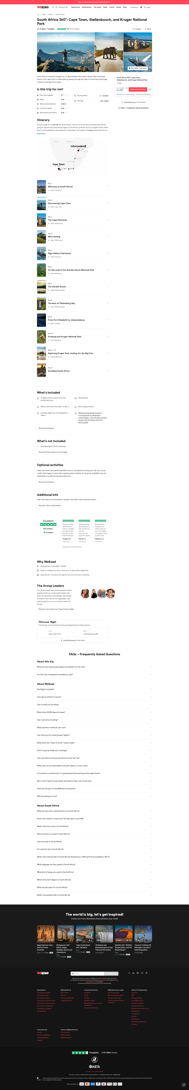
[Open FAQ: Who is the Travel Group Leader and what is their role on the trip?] (150, 781)
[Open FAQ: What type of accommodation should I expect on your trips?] (150, 765)
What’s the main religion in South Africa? (54, 880)
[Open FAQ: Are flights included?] (150, 689)
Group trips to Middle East (45, 1006)
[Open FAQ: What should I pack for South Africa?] (150, 887)
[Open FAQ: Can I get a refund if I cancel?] (150, 697)
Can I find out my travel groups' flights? (53, 735)
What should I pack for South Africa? (52, 887)
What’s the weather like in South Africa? (53, 895)
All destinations (42, 1011)
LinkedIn (39, 1040)
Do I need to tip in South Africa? (50, 849)
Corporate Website (43, 1038)
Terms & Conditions (137, 1003)
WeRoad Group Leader (116, 990)
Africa (50, 14)
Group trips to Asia (43, 995)
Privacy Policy (101, 980)
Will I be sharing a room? (47, 796)
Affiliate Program (66, 1038)
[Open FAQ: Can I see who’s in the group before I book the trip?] (150, 758)
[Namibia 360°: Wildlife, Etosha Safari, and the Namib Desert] (124, 934)
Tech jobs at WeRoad (43, 1035)
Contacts (134, 993)
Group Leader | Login (114, 998)
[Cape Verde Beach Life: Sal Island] (85, 934)
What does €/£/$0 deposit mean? (51, 712)
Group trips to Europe (43, 993)
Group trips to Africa (43, 998)
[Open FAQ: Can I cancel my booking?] (150, 719)
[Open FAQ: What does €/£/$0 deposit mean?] (150, 712)
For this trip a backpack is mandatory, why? (55, 675)
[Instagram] (142, 973)
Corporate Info (42, 1030)
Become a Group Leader (115, 995)
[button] (73, 187)
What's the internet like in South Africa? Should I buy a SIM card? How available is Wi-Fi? (73, 857)
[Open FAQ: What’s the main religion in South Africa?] (150, 879)
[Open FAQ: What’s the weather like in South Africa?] (150, 895)
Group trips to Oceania (44, 1008)
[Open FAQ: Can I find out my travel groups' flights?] (150, 735)
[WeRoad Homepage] (43, 7)
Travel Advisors (65, 1035)
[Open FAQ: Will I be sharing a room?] (150, 796)
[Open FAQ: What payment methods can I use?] (150, 727)
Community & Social (91, 990)
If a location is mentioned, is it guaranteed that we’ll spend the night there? (68, 773)
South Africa (59, 14)
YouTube (86, 998)
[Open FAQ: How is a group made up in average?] (150, 750)
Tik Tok (86, 995)
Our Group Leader (113, 993)
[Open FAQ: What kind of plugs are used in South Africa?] (150, 872)
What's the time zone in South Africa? (53, 826)
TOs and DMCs (65, 1032)
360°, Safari (104, 101)
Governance (135, 1019)
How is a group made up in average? (52, 750)
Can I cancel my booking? (47, 720)
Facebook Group (89, 1000)
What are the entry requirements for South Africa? (58, 811)
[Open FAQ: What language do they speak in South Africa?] (150, 864)
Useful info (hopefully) (139, 990)
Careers (39, 1032)
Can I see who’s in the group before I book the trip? (58, 758)
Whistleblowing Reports (138, 1022)
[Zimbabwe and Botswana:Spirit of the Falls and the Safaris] (104, 934)
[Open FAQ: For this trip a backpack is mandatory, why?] (150, 674)
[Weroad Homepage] (51, 973)
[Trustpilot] (69, 29)
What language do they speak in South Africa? (56, 864)
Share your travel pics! (91, 1008)
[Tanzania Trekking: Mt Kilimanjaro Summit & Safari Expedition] (143, 934)
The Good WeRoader (67, 998)
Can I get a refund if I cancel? (49, 697)
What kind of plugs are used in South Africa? (55, 872)
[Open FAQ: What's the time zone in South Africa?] (150, 826)
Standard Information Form (140, 1008)
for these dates (74, 640)
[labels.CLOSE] (186, 2)
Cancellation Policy (137, 1000)
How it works (64, 993)
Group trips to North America (46, 1000)
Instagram (87, 993)
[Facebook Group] (133, 973)
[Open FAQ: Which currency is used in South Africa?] (150, 834)
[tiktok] (146, 973)
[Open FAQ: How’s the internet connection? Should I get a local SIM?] (150, 818)
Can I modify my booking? (48, 705)
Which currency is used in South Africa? (53, 834)
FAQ (132, 995)
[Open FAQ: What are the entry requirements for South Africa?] (150, 811)
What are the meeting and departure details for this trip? (61, 667)
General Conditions (137, 1006)
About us (63, 995)
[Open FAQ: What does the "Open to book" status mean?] (150, 742)
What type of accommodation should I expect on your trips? (62, 766)
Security (134, 1016)
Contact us (134, 7)
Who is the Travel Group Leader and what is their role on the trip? (64, 781)
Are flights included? (45, 689)
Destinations (41, 990)
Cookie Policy (135, 1014)
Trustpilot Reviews (66, 1000)
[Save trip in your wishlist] (150, 89)
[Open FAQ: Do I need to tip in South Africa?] (150, 849)
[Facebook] (138, 973)
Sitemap (134, 1024)
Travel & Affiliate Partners (69, 1030)
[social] (129, 973)
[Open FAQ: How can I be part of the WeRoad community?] (150, 788)
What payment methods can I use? (51, 727)
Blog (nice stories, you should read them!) (93, 1004)
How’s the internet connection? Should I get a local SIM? (60, 819)
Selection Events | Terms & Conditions (116, 1001)
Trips (44, 14)
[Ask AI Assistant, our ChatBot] (184, 1085)
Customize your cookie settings (94, 1071)
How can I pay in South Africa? (49, 842)
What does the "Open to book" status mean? (56, 743)
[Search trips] (53, 7)
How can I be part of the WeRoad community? (56, 789)
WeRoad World (66, 990)
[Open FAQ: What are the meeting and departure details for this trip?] (150, 666)
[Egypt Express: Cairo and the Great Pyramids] (46, 934)
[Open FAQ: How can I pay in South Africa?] (150, 841)
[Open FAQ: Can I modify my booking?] (150, 704)
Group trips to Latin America (46, 1003)
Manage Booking (136, 998)
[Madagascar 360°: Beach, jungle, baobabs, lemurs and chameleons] (65, 934)
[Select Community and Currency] (141, 7)
